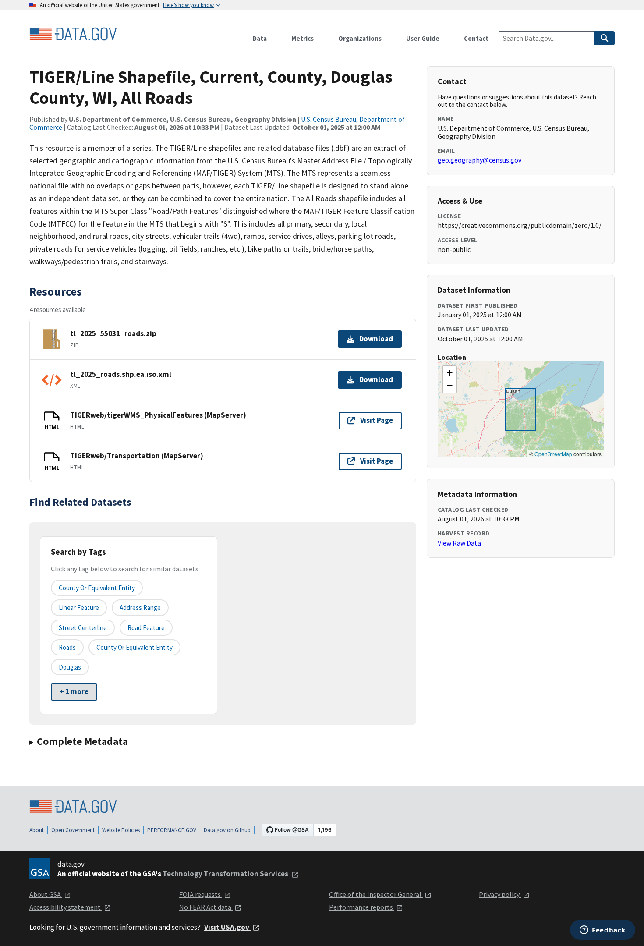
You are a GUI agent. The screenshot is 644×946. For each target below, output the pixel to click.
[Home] (73, 34)
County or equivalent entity (97, 588)
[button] (449, 372)
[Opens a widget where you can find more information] (602, 931)
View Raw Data (459, 543)
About (36, 830)
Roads (67, 647)
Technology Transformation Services (226, 874)
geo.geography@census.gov (479, 160)
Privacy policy (500, 894)
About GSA (45, 894)
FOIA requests (200, 894)
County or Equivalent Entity (134, 647)
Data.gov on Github (227, 830)
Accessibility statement (65, 907)
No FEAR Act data (206, 907)
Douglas (70, 667)
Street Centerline (83, 628)
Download (376, 339)
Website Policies (121, 830)
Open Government (73, 830)
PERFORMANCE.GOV (171, 830)
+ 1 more (74, 691)
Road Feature (146, 628)
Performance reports (361, 907)
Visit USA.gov (227, 927)
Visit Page (376, 420)
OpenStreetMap (553, 453)
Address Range (140, 607)
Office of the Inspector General (376, 894)
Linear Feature (79, 607)
